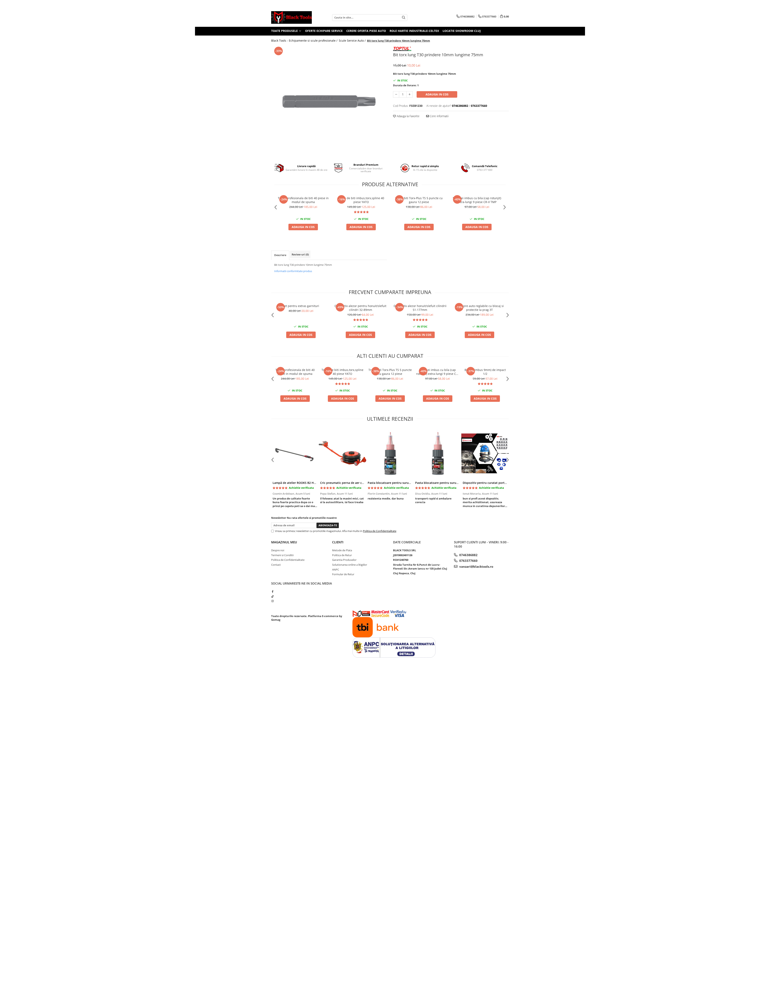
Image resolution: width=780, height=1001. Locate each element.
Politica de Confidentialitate (379, 531)
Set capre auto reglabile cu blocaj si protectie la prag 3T (479, 308)
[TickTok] (272, 596)
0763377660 (468, 561)
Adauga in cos (437, 94)
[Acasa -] (291, 17)
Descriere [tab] (280, 255)
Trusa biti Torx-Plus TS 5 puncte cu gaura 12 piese (419, 200)
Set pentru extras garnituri (301, 306)
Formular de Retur (343, 574)
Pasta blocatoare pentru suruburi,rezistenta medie (403, 483)
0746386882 (468, 555)
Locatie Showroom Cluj (462, 31)
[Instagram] (272, 601)
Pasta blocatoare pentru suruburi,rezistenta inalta (450, 483)
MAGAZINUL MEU (284, 542)
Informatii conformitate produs (293, 271)
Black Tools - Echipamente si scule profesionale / (304, 40)
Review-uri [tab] (300, 254)
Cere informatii (438, 116)
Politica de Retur (342, 555)
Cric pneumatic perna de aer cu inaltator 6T (350, 483)
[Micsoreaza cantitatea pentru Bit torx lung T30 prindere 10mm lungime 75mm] (396, 94)
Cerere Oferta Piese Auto (366, 31)
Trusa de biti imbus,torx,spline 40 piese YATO (361, 200)
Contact (276, 564)
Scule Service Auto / (352, 40)
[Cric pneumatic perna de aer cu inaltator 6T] (342, 453)
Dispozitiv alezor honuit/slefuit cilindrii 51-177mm (420, 308)
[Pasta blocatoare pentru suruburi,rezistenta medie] (390, 453)
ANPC (335, 569)
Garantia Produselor (344, 560)
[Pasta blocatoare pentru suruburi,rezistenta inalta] (437, 453)
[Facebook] (272, 591)
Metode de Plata (342, 550)
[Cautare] (403, 17)
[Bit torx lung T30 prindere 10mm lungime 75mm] (329, 101)
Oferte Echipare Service (324, 31)
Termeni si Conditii (282, 555)
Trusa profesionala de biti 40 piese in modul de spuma (303, 200)
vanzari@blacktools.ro (475, 566)
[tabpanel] (329, 101)
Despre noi (277, 550)
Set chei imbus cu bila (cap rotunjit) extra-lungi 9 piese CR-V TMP (477, 200)
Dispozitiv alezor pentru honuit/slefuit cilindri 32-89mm (360, 308)
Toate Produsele (285, 31)
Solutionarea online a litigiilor (349, 564)
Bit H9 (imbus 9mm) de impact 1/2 (485, 372)
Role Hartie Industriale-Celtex (414, 31)
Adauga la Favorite (407, 116)
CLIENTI (337, 542)
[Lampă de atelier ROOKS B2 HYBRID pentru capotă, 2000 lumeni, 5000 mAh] (295, 453)
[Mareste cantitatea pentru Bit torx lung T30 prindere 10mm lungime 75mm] (409, 94)
